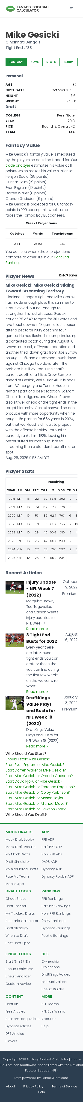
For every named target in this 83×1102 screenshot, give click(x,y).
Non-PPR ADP (52, 854)
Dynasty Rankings (56, 928)
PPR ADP (48, 839)
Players (11, 1041)
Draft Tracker (16, 906)
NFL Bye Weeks (53, 1011)
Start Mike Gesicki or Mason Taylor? (35, 798)
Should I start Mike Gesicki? (28, 759)
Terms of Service (64, 1086)
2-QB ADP (49, 861)
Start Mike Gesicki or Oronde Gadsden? (39, 775)
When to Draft (17, 935)
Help (45, 1026)
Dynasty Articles (19, 1026)
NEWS (34, 62)
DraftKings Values (56, 974)
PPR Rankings (52, 898)
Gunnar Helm (17, 182)
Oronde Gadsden (21, 198)
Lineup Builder (53, 989)
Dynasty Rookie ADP (58, 876)
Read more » (37, 628)
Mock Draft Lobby (20, 839)
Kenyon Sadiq (17, 176)
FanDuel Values (54, 982)
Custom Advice (18, 983)
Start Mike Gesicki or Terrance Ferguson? (40, 786)
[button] (71, 8)
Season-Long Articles (23, 1018)
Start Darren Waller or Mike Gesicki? (36, 770)
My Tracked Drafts (20, 913)
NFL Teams (50, 1004)
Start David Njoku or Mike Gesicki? (34, 781)
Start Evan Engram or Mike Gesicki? (35, 764)
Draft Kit (12, 1004)
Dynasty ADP (52, 869)
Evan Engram (16, 187)
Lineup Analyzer (18, 976)
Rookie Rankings (55, 935)
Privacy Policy (33, 1086)
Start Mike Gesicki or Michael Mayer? (37, 803)
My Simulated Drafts (22, 869)
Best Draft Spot (18, 943)
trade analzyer (18, 165)
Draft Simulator (18, 861)
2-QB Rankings (53, 920)
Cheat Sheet (16, 898)
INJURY (68, 62)
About (10, 1086)
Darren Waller (17, 193)
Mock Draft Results (21, 847)
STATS (51, 62)
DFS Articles (15, 1033)
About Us (49, 1018)
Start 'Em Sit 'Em (18, 961)
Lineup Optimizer (19, 969)
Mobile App (15, 884)
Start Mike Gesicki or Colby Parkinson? (38, 792)
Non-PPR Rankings (56, 913)
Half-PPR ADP (52, 847)
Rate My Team (17, 876)
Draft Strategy (17, 928)
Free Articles (15, 1011)
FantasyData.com (55, 1078)
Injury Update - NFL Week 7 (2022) (41, 588)
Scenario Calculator (22, 920)
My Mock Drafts (18, 854)
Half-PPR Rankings (56, 906)
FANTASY (16, 62)
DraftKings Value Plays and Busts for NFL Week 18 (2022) (40, 710)
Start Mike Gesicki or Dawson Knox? (36, 809)
